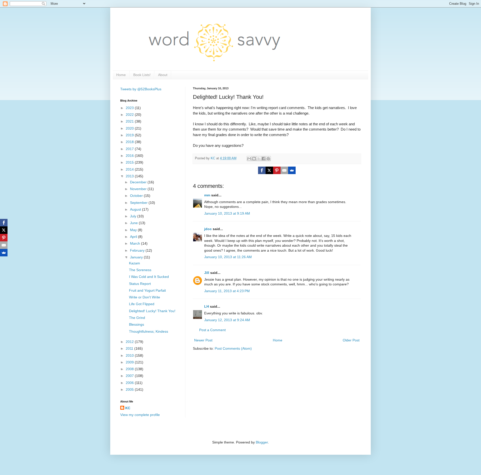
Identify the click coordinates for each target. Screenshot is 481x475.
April (134, 237)
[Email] (284, 170)
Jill (206, 273)
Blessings (136, 324)
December (139, 182)
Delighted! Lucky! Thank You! (152, 311)
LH (206, 306)
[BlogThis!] (254, 158)
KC (127, 408)
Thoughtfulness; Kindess (148, 331)
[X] (269, 170)
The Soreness (140, 270)
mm (207, 195)
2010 (130, 355)
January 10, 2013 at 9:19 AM (227, 213)
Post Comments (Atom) (233, 348)
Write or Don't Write (144, 297)
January (137, 257)
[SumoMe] (292, 170)
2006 (130, 383)
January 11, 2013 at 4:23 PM (227, 291)
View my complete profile (140, 415)
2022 (130, 115)
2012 (130, 342)
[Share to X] (258, 158)
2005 (130, 389)
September (139, 203)
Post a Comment (212, 330)
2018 (130, 142)
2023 (130, 108)
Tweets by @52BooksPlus (140, 89)
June (134, 223)
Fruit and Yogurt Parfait (147, 290)
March (135, 243)
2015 (130, 162)
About (162, 75)
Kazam (134, 263)
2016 (130, 156)
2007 (130, 376)
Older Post (351, 340)
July (133, 216)
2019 (130, 135)
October (137, 196)
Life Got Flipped (141, 304)
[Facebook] (262, 170)
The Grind (137, 318)
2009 (130, 362)
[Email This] (249, 158)
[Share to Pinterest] (268, 158)
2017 (130, 149)
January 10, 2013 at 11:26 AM (228, 257)
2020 (130, 128)
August (136, 209)
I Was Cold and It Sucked (149, 277)
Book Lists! (142, 75)
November (139, 189)
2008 (130, 369)
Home (121, 75)
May (134, 230)
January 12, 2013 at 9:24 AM (227, 320)
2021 (130, 121)
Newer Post (203, 340)
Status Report (140, 284)
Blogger (262, 442)
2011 (130, 348)
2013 (130, 176)
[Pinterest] (277, 170)
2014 (130, 169)
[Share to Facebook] (263, 158)
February (138, 250)
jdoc (208, 229)
